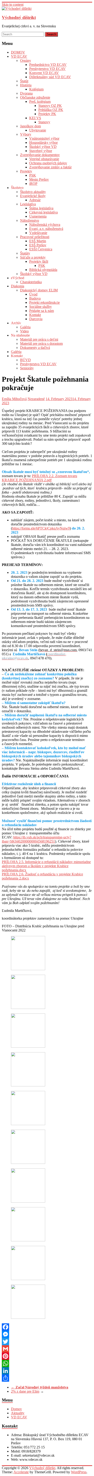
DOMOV (18, 52)
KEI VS (35, 118)
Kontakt (35, 315)
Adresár (35, 200)
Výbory (25, 134)
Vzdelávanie (38, 233)
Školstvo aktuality (33, 192)
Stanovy (44, 122)
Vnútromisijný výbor (44, 138)
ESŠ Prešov (37, 245)
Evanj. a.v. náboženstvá (46, 229)
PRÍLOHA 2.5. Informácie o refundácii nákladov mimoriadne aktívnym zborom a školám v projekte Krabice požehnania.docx (46, 866)
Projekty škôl (38, 261)
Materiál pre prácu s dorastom (41, 343)
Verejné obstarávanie (44, 159)
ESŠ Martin (37, 241)
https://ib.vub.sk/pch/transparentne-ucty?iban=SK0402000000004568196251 (36, 839)
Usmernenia (38, 216)
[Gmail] (47, 1349)
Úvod (33, 294)
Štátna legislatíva (41, 208)
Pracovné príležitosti (34, 237)
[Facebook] (47, 1327)
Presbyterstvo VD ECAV (47, 69)
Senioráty (27, 368)
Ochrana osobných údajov (48, 163)
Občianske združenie (35, 97)
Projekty (26, 171)
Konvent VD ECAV (44, 73)
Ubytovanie (37, 130)
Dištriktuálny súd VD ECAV (50, 77)
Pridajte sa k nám (41, 311)
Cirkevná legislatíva (43, 212)
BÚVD (25, 360)
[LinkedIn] (47, 1370)
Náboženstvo (29, 220)
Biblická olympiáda (43, 270)
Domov (16, 1409)
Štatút (24, 81)
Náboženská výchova (44, 224)
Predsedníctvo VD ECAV (48, 65)
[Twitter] (47, 1341)
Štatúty (25, 253)
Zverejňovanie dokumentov (40, 155)
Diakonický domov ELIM (39, 290)
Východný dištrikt (19, 17)
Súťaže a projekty (33, 257)
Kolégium (36, 89)
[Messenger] (47, 1334)
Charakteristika (31, 282)
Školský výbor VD (43, 147)
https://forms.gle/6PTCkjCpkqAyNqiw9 (41, 528)
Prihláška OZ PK (50, 110)
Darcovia (35, 319)
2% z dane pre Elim (25, 1391)
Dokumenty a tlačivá (35, 348)
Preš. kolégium (40, 101)
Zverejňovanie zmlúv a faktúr (50, 167)
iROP (33, 183)
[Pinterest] (47, 1356)
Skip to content (13, 4)
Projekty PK (47, 114)
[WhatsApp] (47, 1363)
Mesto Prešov (39, 179)
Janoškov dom (30, 126)
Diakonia (17, 286)
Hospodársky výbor (43, 142)
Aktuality (17, 1413)
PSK (32, 175)
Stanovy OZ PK (50, 106)
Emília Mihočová (14, 399)
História (25, 85)
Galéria (25, 327)
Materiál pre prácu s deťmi (39, 339)
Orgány (25, 60)
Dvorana (26, 93)
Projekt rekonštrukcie (44, 302)
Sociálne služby (40, 307)
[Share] (47, 1378)
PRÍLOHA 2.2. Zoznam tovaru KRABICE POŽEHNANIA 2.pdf (39, 478)
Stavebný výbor (40, 151)
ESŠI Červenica (40, 249)
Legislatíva (28, 204)
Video (24, 331)
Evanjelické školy (33, 196)
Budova (35, 298)
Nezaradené (36, 399)
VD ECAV (19, 56)
